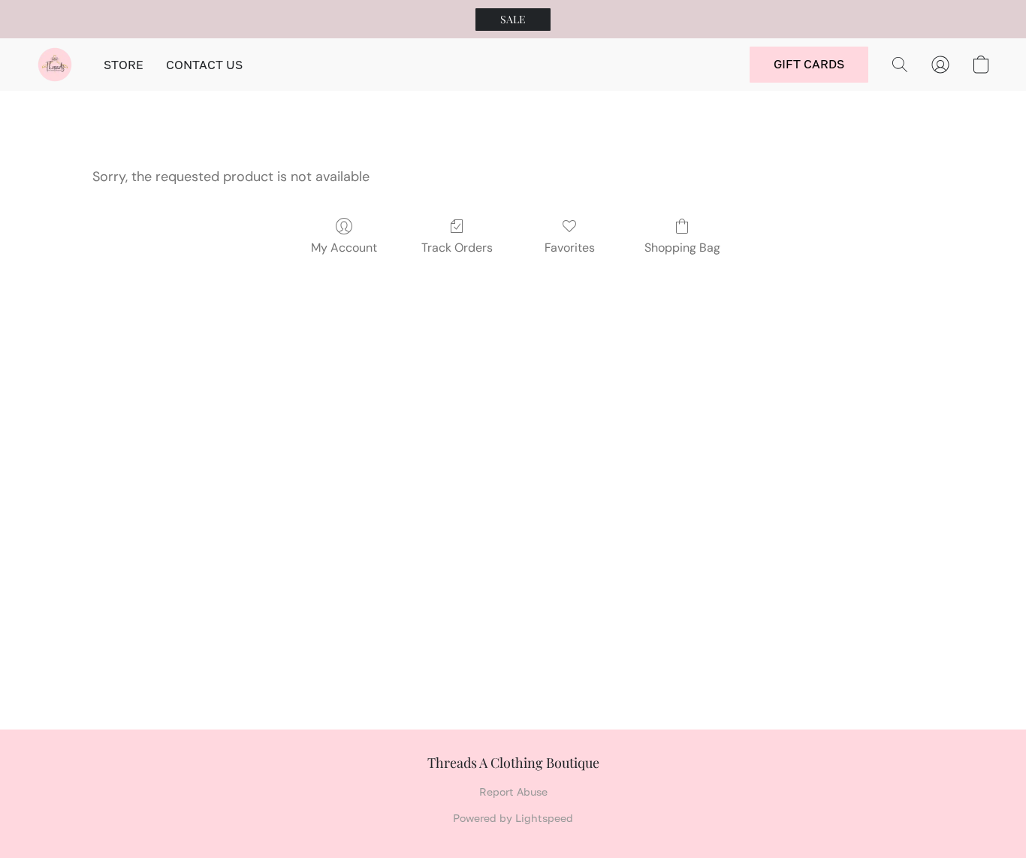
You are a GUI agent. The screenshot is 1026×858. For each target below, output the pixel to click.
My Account (344, 247)
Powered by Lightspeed (513, 817)
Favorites (570, 247)
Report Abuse (513, 791)
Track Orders (457, 247)
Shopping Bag (682, 247)
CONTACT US (204, 64)
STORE (123, 64)
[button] (513, 19)
